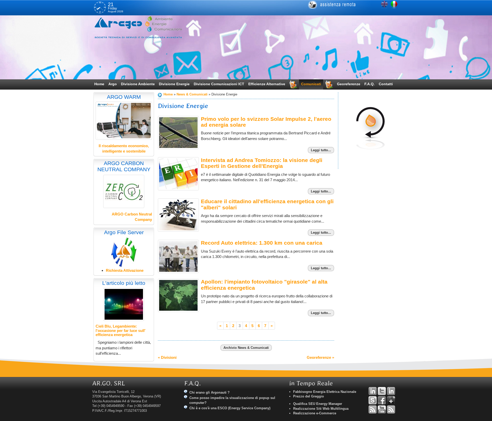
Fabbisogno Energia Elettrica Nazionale (324, 392)
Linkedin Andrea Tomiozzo (372, 391)
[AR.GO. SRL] (144, 27)
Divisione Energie (174, 84)
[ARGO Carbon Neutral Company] (123, 191)
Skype (372, 400)
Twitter (382, 391)
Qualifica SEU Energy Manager (317, 404)
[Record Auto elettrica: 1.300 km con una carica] (178, 256)
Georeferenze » (320, 357)
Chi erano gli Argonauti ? (209, 392)
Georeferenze (348, 84)
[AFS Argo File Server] (124, 252)
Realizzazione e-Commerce (314, 413)
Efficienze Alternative (266, 84)
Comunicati (311, 84)
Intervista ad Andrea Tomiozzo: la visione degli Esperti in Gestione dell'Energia (261, 163)
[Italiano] (394, 4)
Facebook (382, 400)
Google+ (391, 400)
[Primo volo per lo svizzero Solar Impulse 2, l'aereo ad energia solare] (178, 132)
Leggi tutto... (321, 150)
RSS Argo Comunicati (391, 409)
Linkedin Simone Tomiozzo (391, 391)
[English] (384, 4)
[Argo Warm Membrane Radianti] (124, 121)
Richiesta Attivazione (125, 270)
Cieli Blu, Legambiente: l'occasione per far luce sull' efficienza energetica (121, 330)
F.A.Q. (369, 84)
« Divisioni (167, 357)
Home (99, 84)
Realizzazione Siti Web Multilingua (320, 409)
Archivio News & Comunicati (246, 348)
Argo (112, 84)
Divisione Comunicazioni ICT (219, 84)
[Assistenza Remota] (350, 4)
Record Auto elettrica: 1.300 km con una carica (261, 243)
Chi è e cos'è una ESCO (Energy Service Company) (229, 408)
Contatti (386, 84)
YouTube (382, 409)
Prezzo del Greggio (308, 396)
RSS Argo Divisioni (372, 409)
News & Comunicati (192, 94)
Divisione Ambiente (138, 84)
